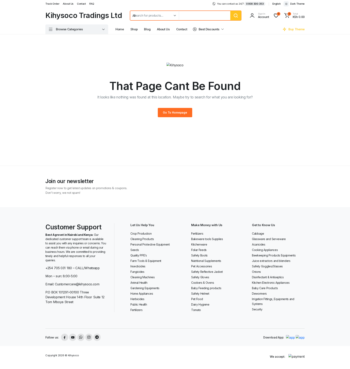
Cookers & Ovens (202, 282)
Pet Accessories (201, 266)
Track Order (52, 3)
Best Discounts (209, 29)
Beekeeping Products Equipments (274, 255)
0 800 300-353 (255, 3)
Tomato (196, 310)
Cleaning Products (142, 239)
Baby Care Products (265, 288)
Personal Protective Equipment (150, 244)
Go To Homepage (175, 112)
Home (119, 29)
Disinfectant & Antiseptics (268, 277)
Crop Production (141, 233)
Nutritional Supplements (206, 261)
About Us (68, 3)
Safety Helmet (200, 293)
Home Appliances (141, 293)
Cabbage (258, 233)
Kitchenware (199, 244)
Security (257, 309)
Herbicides (137, 299)
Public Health (138, 304)
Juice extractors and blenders (271, 261)
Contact (81, 3)
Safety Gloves (200, 277)
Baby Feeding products (206, 288)
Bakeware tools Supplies (207, 239)
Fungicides (137, 271)
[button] (294, 15)
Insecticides (137, 266)
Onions (256, 271)
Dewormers (259, 293)
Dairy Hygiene (200, 304)
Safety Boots (199, 255)
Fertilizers (136, 310)
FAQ (91, 3)
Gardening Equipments (144, 288)
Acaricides (258, 244)
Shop (134, 29)
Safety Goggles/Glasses (267, 266)
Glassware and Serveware (269, 239)
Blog (147, 29)
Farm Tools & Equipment (145, 261)
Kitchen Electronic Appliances (271, 282)
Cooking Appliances (265, 250)
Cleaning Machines (142, 277)
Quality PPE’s (138, 255)
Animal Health (138, 282)
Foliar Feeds (199, 250)
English (276, 3)
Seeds (134, 250)
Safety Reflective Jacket (207, 271)
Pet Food (197, 299)
